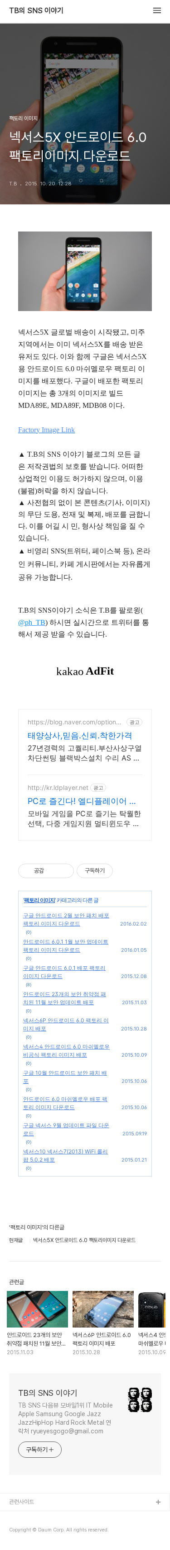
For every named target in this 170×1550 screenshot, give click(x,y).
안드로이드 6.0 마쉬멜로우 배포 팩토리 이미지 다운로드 (65, 1103)
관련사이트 (21, 1501)
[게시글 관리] (63, 871)
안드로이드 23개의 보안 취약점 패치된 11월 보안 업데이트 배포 (64, 998)
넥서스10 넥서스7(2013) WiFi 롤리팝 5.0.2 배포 (65, 1155)
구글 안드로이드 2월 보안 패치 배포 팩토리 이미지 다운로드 (66, 919)
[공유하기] (52, 871)
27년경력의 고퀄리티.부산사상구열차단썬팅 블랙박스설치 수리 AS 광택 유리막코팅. (85, 753)
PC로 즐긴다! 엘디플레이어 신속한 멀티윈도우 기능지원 (82, 801)
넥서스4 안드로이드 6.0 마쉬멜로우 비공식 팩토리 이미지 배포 (66, 1050)
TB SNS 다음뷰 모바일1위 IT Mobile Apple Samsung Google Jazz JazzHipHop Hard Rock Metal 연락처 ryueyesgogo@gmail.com (65, 1418)
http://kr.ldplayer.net (58, 787)
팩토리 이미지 (39, 900)
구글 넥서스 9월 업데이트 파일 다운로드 (66, 1129)
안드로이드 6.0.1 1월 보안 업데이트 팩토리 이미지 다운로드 (65, 945)
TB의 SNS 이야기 (36, 11)
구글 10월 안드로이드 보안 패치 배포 (65, 1076)
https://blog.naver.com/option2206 (75, 722)
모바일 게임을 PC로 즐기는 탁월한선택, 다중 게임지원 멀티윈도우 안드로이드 (84, 818)
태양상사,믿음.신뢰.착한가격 (80, 735)
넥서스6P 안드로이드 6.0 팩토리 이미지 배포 (66, 1024)
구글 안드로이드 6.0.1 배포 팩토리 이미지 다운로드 (64, 971)
